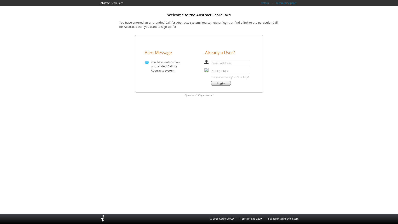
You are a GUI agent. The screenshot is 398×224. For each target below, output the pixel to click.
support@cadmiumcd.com (283, 218)
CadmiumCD (226, 218)
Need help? (243, 77)
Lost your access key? (222, 77)
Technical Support (286, 3)
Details (265, 3)
